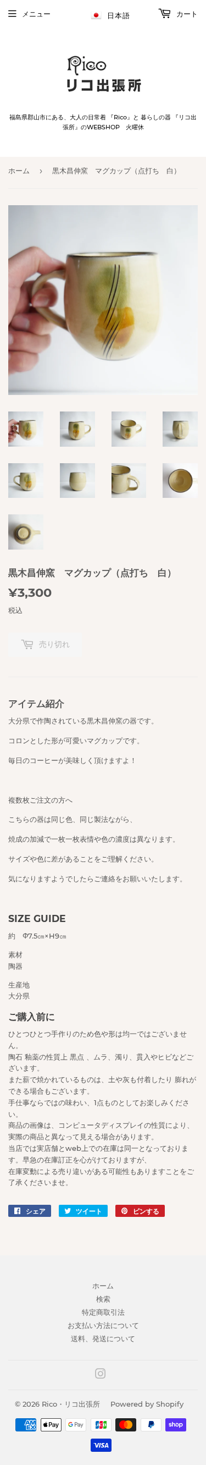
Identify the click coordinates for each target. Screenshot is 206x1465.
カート (186, 13)
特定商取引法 (103, 1312)
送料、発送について (103, 1338)
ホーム (19, 170)
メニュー (36, 13)
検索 (103, 1298)
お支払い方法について (103, 1325)
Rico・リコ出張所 (71, 1404)
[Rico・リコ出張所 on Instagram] (100, 1375)
